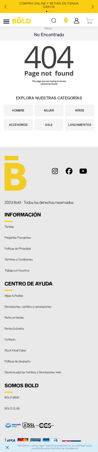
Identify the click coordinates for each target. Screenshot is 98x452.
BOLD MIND (12, 397)
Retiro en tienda (14, 317)
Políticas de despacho (18, 361)
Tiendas (9, 226)
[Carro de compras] (89, 20)
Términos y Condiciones (19, 259)
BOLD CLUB (12, 408)
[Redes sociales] (57, 173)
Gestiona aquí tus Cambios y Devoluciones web (33, 372)
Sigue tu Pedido (14, 295)
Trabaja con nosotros (17, 270)
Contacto (10, 339)
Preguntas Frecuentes (18, 237)
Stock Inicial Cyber (15, 350)
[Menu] (6, 20)
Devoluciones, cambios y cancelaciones (28, 306)
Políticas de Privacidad (18, 248)
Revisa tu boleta (14, 328)
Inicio (48, 28)
